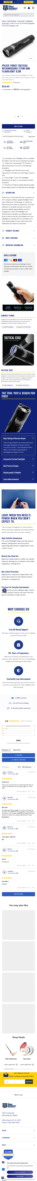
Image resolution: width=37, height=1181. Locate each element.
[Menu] (25, 8)
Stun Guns (21, 21)
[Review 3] (19, 116)
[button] (18, 82)
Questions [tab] (17, 750)
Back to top (19, 1095)
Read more (7, 111)
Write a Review (20, 760)
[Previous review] (15, 116)
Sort (19, 767)
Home (4, 21)
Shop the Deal (27, 2)
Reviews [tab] (6, 750)
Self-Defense (11, 21)
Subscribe (29, 1081)
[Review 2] (18, 116)
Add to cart (18, 126)
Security (27, 1059)
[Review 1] (17, 116)
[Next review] (22, 116)
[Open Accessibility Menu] (4, 590)
